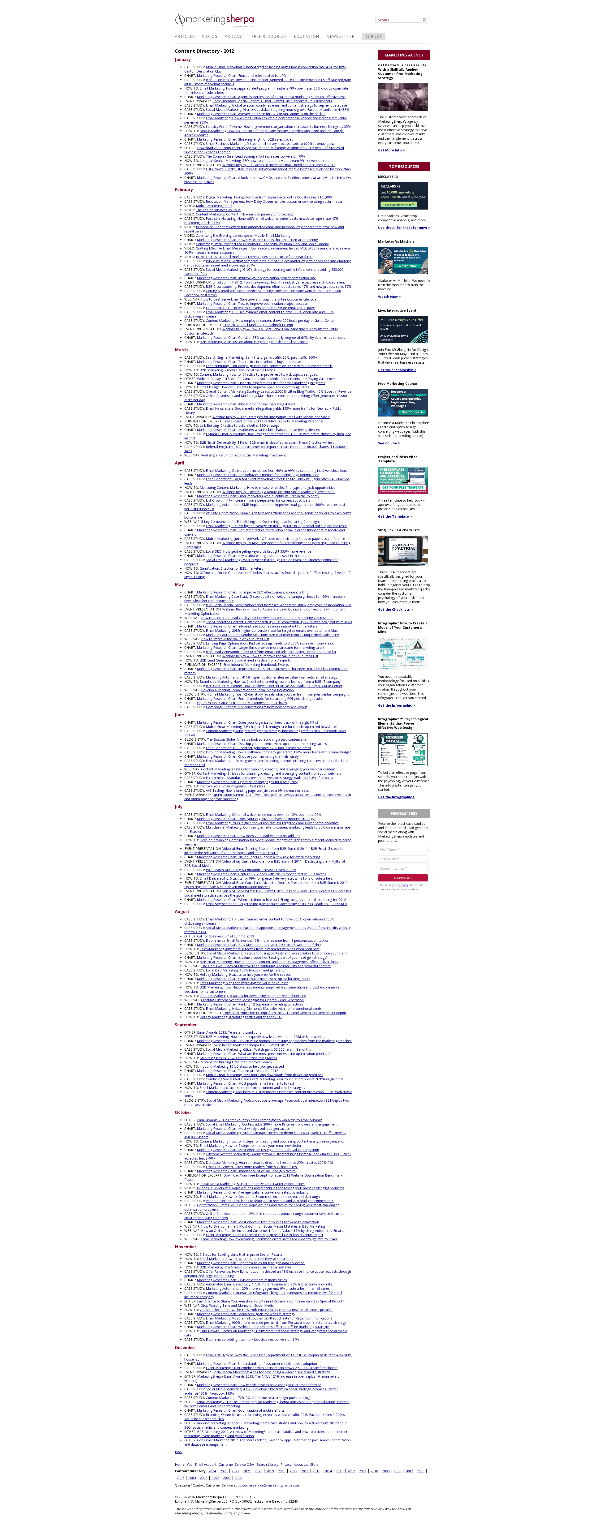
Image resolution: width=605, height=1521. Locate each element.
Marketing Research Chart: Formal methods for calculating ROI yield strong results (260, 698)
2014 (328, 1471)
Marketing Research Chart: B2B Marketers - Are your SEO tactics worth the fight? (259, 944)
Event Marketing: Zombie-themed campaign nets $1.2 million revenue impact (264, 1235)
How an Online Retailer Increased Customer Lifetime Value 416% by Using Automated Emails (272, 1230)
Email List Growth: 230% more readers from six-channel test (252, 1166)
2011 (363, 1471)
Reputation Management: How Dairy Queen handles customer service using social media (274, 201)
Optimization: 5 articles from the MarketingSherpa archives (242, 702)
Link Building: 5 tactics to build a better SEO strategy (239, 425)
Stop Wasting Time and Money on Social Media (237, 1305)
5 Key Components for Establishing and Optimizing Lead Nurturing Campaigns (260, 521)
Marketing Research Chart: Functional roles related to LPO (241, 75)
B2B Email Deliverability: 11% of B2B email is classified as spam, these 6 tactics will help (267, 442)
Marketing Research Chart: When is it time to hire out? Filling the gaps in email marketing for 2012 (271, 899)
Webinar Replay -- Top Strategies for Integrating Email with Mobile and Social (271, 417)
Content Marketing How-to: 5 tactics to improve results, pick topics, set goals (259, 374)
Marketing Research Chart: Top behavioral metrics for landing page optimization (258, 475)
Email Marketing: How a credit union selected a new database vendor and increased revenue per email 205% (265, 120)
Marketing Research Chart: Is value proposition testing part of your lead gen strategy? (262, 957)
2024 (212, 1471)
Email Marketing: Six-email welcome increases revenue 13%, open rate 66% (263, 814)
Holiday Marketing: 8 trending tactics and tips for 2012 (241, 1017)
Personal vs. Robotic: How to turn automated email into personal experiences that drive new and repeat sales (264, 229)
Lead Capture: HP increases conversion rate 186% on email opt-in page (260, 307)
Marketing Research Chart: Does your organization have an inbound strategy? (256, 818)
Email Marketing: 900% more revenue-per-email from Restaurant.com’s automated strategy (276, 1322)
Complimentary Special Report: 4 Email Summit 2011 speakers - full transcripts (272, 101)
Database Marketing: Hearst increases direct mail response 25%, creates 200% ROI (269, 1162)
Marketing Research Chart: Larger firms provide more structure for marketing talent (260, 647)
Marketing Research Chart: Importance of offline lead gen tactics (246, 1171)
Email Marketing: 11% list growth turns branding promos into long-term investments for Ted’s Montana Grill (266, 762)
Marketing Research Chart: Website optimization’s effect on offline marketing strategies (263, 1326)
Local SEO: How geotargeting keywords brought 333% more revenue (258, 551)
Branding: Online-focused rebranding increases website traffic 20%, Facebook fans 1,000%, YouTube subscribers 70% (264, 1416)
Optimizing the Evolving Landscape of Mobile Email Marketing (243, 235)
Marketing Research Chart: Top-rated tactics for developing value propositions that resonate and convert (264, 532)
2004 (192, 1477)
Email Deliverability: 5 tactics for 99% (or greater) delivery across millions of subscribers (266, 878)
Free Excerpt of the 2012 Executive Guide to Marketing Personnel (273, 421)
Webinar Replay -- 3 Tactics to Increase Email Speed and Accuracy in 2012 (278, 165)
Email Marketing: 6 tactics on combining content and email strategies (252, 1087)
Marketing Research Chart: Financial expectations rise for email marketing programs (261, 383)
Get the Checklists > (395, 609)
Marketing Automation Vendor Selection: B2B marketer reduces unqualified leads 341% (272, 634)
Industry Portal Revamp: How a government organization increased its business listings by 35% (278, 126)
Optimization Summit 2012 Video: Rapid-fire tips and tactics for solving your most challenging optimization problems (261, 1207)
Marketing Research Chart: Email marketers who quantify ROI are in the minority (258, 496)
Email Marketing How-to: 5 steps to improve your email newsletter (250, 1145)
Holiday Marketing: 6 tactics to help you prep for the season (245, 974)
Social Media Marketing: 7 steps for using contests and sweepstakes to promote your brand (277, 953)
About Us (301, 1464)
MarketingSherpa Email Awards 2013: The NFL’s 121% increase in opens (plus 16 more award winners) (262, 1378)
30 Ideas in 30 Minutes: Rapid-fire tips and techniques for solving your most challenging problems (270, 1188)
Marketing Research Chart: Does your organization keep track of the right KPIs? (257, 722)
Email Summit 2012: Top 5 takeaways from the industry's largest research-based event (278, 282)
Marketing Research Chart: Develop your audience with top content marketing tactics (262, 743)
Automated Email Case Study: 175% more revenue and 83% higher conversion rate (269, 1284)
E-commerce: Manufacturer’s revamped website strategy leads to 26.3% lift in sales (269, 777)
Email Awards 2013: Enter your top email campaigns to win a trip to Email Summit (259, 1120)
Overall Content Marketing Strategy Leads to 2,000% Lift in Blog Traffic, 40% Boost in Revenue (278, 391)
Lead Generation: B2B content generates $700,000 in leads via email (258, 748)
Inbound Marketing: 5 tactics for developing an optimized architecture (253, 995)
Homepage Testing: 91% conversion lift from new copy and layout (256, 707)
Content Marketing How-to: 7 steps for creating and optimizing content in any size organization (272, 1141)
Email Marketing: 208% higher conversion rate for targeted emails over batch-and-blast (272, 630)
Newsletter (340, 36)
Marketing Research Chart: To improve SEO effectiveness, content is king (252, 592)
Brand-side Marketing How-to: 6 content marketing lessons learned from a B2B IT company (270, 681)
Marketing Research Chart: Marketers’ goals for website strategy (246, 1314)
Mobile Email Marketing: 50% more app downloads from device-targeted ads (264, 1075)
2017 (293, 1471)
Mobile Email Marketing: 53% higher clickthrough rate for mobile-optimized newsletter (271, 726)
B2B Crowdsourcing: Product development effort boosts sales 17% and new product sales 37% (278, 286)
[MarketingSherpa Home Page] (215, 28)
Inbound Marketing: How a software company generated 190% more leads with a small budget (278, 752)
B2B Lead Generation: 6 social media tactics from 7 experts (245, 660)
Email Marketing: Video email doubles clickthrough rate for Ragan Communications (269, 1318)
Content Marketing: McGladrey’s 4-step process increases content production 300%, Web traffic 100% (268, 1094)
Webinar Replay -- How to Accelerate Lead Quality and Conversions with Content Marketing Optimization (265, 611)
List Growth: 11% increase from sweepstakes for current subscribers (258, 500)
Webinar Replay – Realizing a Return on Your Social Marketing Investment (278, 492)
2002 (215, 1477)
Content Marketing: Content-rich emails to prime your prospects (245, 214)
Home (179, 1464)
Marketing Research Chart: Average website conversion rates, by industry (252, 1192)
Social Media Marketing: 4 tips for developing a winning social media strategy (271, 1372)
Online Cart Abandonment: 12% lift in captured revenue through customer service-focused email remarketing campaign (263, 1215)
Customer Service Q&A (236, 1464)
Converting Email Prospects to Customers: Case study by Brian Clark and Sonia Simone (262, 244)
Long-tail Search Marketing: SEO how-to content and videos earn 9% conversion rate (264, 160)
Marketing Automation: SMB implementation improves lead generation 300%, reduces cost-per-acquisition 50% (265, 506)
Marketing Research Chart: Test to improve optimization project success (252, 303)
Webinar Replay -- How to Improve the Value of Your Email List (270, 656)
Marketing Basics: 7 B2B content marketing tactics (238, 1058)
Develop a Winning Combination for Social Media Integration (247, 690)
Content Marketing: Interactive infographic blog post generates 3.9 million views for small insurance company (263, 1294)
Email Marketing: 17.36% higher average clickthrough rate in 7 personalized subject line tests (276, 526)
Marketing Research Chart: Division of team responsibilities (242, 1280)
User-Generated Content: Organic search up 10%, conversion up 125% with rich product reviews (279, 622)
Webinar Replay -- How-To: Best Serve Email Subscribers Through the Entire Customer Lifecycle (261, 331)
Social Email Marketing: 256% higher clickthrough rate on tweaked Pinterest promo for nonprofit (261, 562)
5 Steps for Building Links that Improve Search (236, 1062)
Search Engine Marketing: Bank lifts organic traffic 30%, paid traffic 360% (261, 357)
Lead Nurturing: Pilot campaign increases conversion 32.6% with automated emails (269, 366)
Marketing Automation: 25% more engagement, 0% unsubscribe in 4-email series (268, 1288)
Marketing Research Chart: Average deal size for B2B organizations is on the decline (261, 114)
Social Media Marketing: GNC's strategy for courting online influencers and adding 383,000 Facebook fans (264, 271)
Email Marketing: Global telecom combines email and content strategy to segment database (276, 105)
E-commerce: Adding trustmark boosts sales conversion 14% (252, 1339)
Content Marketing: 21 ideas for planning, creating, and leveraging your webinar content (268, 769)
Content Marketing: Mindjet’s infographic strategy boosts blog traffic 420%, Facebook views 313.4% (265, 733)
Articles (185, 36)
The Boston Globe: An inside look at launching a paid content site (257, 739)
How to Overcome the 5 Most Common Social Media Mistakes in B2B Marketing (263, 1226)
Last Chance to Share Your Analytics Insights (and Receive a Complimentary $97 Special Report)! (270, 1301)
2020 (258, 1471)
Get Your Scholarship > (397, 370)
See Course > (389, 443)
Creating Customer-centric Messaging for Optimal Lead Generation (252, 1000)
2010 (374, 1471)
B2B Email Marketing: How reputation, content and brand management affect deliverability (269, 961)
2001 (227, 1477)
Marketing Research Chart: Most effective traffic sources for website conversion (258, 1222)
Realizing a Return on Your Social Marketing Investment (243, 455)
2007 (409, 1471)
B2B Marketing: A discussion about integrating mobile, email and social (254, 341)
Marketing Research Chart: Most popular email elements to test (245, 1083)
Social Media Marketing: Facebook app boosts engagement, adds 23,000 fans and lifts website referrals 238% (267, 929)
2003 (203, 1477)
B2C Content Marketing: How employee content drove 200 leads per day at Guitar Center (274, 685)
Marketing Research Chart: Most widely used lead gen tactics (243, 1128)
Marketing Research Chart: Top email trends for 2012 (237, 1070)
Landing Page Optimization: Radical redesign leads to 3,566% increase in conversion (270, 643)
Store (314, 1464)
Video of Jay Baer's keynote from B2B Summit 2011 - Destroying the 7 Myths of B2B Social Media (264, 863)
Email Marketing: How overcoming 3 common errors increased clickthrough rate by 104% (269, 1239)
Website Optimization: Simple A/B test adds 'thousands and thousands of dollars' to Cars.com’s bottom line (267, 515)
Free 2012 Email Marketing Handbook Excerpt (258, 324)
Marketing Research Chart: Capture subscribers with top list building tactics (254, 978)
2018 (281, 1471)
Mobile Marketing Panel (214, 205)
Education (306, 36)
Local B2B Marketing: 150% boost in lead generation (246, 970)
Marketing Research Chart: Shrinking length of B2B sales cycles (245, 139)
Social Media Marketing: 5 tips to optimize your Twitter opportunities (252, 1184)
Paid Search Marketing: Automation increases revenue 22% (251, 870)
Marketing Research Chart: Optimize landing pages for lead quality (247, 782)
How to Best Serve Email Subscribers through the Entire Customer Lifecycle (258, 299)
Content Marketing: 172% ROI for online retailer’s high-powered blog (258, 1397)
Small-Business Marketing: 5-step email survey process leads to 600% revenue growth (271, 143)
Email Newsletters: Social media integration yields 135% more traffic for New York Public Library (262, 410)
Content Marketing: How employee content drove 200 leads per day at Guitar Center (270, 320)
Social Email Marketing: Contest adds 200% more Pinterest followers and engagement (272, 1124)
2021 (247, 1471)
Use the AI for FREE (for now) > (404, 227)
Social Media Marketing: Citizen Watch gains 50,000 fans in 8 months (258, 1049)
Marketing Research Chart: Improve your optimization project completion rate (256, 278)
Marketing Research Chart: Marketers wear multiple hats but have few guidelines (258, 429)
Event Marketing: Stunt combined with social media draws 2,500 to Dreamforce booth (271, 1368)
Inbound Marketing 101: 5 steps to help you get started (242, 1066)
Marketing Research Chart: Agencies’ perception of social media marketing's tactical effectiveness (271, 97)
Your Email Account (201, 1464)
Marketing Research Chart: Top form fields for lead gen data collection (251, 1263)
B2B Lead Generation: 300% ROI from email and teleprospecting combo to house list (271, 651)
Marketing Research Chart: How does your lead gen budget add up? (248, 836)
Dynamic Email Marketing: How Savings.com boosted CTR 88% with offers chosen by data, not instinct (267, 436)
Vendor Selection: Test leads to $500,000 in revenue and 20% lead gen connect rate (270, 1201)
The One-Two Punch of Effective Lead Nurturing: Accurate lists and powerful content (266, 966)
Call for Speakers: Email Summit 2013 (225, 936)
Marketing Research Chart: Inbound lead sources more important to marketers (257, 626)
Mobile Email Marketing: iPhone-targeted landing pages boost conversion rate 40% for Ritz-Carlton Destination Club (265, 69)
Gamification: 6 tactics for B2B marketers (231, 568)
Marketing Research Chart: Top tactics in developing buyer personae (249, 361)
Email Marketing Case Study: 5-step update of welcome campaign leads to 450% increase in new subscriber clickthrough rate (265, 598)
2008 (397, 1471)
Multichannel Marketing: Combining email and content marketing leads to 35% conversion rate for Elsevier (267, 829)
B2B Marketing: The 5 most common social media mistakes (246, 1267)
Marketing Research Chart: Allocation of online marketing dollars (246, 404)
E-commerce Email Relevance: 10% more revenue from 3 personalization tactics (267, 940)
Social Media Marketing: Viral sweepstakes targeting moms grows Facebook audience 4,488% (277, 109)
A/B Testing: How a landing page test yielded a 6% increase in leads (257, 790)
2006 (420, 1471)
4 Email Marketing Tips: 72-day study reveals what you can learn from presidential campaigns (278, 694)
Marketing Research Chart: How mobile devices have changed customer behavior (259, 1385)
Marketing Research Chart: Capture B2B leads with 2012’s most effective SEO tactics (261, 874)
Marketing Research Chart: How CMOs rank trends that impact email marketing (257, 239)
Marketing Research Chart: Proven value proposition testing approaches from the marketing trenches (274, 1041)
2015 (316, 1471)
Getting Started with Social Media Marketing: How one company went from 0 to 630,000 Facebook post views (262, 292)
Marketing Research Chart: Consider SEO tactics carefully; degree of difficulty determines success (271, 337)
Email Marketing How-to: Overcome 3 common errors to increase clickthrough (260, 1196)
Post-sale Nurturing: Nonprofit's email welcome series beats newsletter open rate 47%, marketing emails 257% (261, 220)
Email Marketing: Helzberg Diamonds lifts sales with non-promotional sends (264, 1008)
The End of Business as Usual (218, 210)
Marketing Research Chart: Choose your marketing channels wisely (248, 756)
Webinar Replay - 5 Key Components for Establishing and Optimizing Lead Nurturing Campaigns (267, 545)
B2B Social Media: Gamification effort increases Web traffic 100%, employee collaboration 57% (278, 605)
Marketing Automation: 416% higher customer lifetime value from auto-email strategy (271, 677)
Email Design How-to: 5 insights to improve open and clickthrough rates (254, 387)
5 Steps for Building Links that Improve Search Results (241, 1254)
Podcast (234, 36)
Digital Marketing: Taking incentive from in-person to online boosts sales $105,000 (269, 197)
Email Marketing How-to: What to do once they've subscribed (246, 1258)
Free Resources (269, 36)
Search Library (267, 1464)
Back (178, 1452)
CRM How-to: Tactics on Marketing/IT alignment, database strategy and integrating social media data (265, 1333)
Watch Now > (389, 296)
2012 (351, 1471)
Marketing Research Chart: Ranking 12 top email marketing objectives (250, 1004)
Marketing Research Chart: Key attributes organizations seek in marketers (253, 555)
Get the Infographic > (396, 705)
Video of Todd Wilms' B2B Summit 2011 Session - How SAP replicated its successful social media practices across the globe (267, 893)
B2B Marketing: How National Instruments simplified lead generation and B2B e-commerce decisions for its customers (262, 989)
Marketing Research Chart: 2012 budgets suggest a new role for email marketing (258, 857)
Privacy (286, 1464)
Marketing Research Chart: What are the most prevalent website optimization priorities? (264, 1053)
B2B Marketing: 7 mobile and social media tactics (237, 370)
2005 (180, 1477)
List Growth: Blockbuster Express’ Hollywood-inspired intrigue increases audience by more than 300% (267, 171)
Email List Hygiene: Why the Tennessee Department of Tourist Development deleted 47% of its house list (268, 1357)
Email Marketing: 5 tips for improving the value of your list (244, 983)
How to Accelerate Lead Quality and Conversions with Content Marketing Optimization (267, 617)
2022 (235, 1471)
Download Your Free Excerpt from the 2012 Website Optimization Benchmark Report (263, 1177)
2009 (386, 1471)
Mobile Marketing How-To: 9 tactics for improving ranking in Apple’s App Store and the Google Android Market (264, 133)
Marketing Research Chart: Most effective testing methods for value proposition (258, 1149)
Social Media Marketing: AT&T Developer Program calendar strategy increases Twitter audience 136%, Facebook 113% (261, 1391)
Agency (373, 36)
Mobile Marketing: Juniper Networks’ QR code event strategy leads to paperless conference (275, 538)
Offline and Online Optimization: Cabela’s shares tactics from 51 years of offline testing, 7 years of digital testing (267, 574)
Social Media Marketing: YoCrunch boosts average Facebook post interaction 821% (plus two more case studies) (266, 1102)
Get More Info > (391, 150)
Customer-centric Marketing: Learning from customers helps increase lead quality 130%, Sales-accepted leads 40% (267, 1156)
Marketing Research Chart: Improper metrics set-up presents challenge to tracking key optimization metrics (266, 670)
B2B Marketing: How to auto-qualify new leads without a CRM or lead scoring (265, 1036)
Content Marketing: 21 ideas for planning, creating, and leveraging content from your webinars (269, 773)
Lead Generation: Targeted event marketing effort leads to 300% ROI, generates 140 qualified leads (266, 481)
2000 (238, 1477)
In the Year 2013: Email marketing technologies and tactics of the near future (254, 256)
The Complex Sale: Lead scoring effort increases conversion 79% (255, 156)
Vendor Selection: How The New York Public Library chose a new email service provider (266, 1309)
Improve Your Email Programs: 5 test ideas (232, 786)
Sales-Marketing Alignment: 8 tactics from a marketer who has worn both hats (260, 949)
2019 (270, 1471)
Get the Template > (395, 516)
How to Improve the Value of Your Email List (235, 639)
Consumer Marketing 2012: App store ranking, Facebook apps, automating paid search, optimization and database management (267, 1442)
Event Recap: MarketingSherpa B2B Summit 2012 (250, 1045)
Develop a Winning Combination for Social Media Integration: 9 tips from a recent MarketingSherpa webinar (267, 842)
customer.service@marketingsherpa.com (269, 1485)
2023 (224, 1471)
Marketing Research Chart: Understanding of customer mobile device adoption (257, 1363)
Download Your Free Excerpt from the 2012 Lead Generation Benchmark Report (284, 1012)
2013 (339, 1471)
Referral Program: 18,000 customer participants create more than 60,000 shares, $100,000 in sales (266, 448)
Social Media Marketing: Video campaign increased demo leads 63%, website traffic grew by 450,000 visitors (265, 1134)
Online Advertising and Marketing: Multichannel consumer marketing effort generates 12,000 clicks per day (265, 397)
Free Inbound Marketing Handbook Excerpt (256, 664)
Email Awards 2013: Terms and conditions (229, 1032)
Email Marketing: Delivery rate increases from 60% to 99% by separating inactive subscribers (276, 470)
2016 (305, 1471)
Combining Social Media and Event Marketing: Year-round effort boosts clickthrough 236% (274, 1079)
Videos (210, 36)
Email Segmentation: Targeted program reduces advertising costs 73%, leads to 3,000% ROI (276, 904)
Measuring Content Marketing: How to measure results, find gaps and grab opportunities (267, 487)
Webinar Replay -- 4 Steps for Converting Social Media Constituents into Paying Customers (266, 378)
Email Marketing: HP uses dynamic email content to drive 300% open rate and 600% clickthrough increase (259, 314)
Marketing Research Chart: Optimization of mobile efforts (241, 1410)
